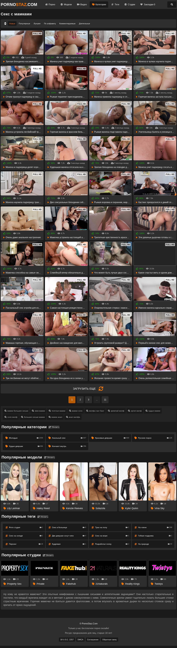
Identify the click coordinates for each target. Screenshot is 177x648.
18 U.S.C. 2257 (67, 639)
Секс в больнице (69, 527)
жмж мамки (40, 411)
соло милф (12, 417)
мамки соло (77, 411)
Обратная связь (109, 639)
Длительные (84, 23)
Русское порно (155, 438)
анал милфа (74, 417)
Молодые (26, 438)
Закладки (149, 4)
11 (105, 399)
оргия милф (136, 411)
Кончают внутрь (69, 446)
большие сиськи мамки (34, 417)
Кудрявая (69, 544)
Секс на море (112, 536)
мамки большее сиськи (17, 411)
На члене (155, 527)
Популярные (24, 23)
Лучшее (37, 23)
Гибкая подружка (155, 536)
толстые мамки (58, 411)
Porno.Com (19, 4)
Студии (131, 4)
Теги (117, 4)
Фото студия (26, 527)
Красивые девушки (112, 438)
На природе (155, 544)
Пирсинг (26, 544)
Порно (52, 4)
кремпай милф (117, 411)
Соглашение (92, 639)
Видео (83, 4)
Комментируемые (67, 23)
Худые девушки (26, 446)
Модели (68, 4)
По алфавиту (50, 23)
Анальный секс (69, 438)
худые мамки (154, 411)
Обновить (55, 427)
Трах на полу (112, 527)
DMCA (80, 639)
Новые (12, 23)
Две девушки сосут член (69, 536)
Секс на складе (26, 536)
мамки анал (56, 417)
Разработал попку (112, 544)
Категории (101, 4)
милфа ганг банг (96, 411)
